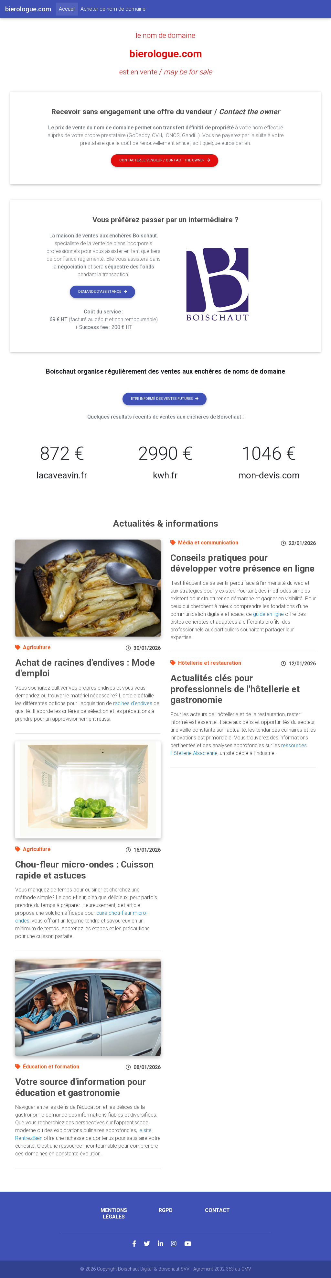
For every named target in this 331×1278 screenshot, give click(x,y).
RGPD (166, 1210)
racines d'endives (132, 703)
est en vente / (165, 72)
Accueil (68, 8)
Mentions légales (114, 1213)
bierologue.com (165, 54)
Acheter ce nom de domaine (112, 9)
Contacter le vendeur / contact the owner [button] (161, 160)
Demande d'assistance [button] (99, 291)
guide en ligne (268, 614)
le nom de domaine (165, 35)
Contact (217, 1210)
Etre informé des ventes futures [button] (162, 399)
